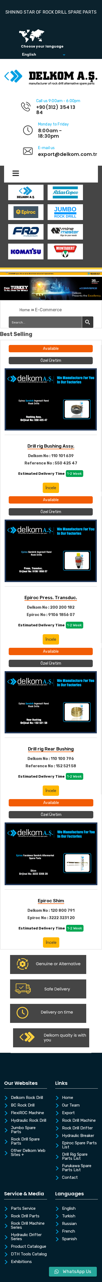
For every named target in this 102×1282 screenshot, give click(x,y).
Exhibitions (21, 1262)
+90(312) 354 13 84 (55, 110)
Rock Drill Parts (25, 1216)
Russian (69, 1224)
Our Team (71, 1105)
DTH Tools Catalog (29, 1254)
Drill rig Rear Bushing (51, 749)
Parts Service (23, 1208)
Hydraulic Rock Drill (28, 1120)
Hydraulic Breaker (78, 1136)
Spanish (69, 1239)
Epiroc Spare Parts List (79, 1145)
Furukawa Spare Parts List (76, 1168)
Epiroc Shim (51, 900)
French (68, 1231)
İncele (50, 487)
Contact (70, 1178)
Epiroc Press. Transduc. (50, 597)
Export (68, 1113)
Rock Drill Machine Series (28, 1225)
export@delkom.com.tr (67, 154)
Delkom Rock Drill (27, 1098)
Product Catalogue (28, 1247)
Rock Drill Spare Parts (25, 1141)
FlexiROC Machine (27, 1113)
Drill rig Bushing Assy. (50, 446)
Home (25, 310)
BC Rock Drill (23, 1105)
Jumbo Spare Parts (23, 1130)
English (69, 1208)
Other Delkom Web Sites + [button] (28, 1153)
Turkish (68, 1216)
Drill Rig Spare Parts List (75, 1156)
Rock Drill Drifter (77, 1128)
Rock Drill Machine (79, 1120)
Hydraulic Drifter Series (26, 1237)
